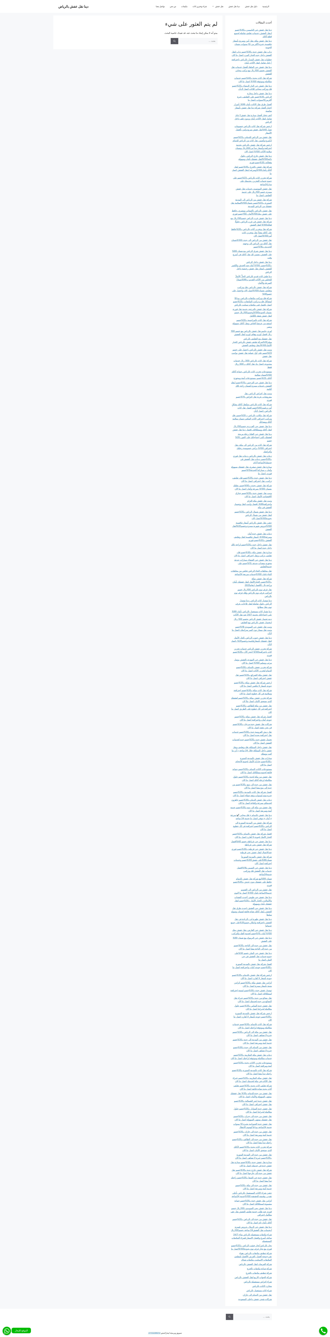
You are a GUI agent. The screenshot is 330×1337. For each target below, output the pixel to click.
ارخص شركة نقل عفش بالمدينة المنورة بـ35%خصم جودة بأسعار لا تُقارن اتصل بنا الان (253, 1016)
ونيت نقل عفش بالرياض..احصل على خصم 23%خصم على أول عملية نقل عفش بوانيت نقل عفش (252, 353)
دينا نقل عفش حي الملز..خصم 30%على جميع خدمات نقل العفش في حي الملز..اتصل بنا (253, 956)
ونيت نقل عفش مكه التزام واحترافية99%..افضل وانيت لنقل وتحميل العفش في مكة (253, 504)
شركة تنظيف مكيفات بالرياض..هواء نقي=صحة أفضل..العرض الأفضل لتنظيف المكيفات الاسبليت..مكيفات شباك (253, 1256)
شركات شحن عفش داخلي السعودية (255, 1299)
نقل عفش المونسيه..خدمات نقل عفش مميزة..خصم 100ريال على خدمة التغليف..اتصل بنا (254, 192)
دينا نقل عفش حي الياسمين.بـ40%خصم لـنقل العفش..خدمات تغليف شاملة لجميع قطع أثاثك (253, 33)
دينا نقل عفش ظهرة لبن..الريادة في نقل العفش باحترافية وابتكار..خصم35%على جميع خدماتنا (251, 922)
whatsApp (7, 1331)
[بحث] (174, 41)
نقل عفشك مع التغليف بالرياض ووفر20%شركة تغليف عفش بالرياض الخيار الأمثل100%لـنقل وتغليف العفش (252, 342)
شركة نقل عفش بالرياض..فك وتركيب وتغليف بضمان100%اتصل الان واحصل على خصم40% (252, 290)
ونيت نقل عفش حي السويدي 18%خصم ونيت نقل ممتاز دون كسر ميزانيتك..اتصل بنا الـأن (252, 630)
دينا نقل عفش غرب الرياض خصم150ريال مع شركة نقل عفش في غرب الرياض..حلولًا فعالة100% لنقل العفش (251, 221)
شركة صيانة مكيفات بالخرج (259, 1268)
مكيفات (184, 6)
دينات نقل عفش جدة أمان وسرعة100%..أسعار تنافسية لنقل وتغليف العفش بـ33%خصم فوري (253, 537)
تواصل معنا (160, 6)
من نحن (173, 6)
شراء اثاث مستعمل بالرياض (259, 1290)
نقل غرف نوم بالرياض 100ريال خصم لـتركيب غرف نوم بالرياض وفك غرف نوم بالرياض (253, 592)
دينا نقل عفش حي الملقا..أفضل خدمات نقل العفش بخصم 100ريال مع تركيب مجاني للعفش (251, 70)
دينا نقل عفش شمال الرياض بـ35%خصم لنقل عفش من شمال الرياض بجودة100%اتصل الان (253, 515)
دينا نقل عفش (234, 6)
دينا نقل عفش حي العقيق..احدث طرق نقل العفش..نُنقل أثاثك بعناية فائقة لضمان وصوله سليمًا (251, 911)
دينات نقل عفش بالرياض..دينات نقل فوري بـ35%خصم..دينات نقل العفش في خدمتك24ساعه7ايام (252, 459)
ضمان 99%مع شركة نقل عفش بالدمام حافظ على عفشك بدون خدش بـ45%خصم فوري (252, 882)
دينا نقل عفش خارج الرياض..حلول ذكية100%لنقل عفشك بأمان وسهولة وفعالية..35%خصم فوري (255, 159)
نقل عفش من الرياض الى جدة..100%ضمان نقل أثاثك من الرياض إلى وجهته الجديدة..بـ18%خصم (251, 243)
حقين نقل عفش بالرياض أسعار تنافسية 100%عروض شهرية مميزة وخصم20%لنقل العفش (252, 526)
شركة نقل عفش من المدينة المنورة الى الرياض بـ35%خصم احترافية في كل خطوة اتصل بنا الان (252, 826)
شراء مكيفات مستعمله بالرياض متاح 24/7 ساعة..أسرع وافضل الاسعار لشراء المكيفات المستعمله (252, 1237)
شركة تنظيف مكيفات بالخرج (259, 1273)
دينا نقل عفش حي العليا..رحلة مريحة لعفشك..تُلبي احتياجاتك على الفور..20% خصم (253, 437)
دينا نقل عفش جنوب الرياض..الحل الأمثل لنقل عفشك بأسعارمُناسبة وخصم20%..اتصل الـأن (251, 641)
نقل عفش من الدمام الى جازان (257, 1295)
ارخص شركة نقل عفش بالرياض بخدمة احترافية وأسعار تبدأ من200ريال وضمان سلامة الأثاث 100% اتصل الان (253, 148)
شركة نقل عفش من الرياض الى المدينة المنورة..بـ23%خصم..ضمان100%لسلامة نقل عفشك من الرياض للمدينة (251, 203)
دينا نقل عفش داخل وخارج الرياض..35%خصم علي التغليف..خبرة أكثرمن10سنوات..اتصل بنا (254, 96)
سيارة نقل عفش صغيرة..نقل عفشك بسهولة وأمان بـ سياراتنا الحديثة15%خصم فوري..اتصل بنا (251, 470)
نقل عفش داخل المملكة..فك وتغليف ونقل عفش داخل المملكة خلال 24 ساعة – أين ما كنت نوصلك (252, 750)
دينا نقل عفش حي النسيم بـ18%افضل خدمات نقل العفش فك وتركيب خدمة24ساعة (254, 871)
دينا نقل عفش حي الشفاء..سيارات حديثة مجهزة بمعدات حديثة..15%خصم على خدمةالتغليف (253, 563)
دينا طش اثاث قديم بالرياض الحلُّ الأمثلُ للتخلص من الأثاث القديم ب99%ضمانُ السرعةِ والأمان (253, 279)
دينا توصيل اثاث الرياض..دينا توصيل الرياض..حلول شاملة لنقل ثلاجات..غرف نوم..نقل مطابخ (254, 603)
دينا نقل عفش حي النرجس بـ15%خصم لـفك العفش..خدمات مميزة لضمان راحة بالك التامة (251, 385)
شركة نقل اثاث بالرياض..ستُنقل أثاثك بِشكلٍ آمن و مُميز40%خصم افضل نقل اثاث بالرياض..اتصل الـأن (252, 407)
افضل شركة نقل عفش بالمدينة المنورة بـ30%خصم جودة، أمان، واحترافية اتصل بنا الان (252, 967)
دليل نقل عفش (251, 6)
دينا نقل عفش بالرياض (73, 6)
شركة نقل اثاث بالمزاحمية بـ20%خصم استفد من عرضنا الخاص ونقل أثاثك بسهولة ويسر (252, 323)
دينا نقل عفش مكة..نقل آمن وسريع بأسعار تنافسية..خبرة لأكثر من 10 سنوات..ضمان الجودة (252, 44)
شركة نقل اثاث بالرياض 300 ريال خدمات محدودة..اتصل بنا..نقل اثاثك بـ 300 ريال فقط (253, 363)
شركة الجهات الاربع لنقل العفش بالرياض (253, 1277)
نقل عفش (219, 6)
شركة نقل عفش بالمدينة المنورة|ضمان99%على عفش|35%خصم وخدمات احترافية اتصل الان (253, 860)
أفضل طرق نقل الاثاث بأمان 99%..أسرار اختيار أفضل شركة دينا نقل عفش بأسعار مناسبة (253, 107)
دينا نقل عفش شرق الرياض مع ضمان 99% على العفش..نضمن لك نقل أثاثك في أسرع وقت (252, 254)
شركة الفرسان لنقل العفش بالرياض (255, 1264)
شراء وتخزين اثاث (200, 6)
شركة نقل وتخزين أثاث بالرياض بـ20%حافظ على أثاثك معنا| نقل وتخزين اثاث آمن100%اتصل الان (251, 232)
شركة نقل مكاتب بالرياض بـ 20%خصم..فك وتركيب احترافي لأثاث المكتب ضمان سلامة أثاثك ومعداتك (252, 418)
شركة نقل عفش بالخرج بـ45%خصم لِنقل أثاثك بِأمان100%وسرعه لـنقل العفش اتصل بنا (252, 170)
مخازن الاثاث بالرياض (262, 1286)
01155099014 (154, 1333)
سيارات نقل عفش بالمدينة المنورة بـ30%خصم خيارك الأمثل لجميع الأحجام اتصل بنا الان (254, 761)
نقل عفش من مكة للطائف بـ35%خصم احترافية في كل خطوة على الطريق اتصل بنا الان (251, 709)
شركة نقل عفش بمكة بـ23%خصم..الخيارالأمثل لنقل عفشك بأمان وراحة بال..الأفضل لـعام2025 (252, 581)
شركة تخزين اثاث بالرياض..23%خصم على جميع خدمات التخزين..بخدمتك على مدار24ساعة (252, 181)
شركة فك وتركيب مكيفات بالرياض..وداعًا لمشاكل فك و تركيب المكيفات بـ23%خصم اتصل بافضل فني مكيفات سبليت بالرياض (252, 301)
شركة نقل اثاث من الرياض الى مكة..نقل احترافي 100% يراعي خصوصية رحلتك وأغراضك (253, 448)
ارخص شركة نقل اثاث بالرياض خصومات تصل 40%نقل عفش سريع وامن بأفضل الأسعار (253, 129)
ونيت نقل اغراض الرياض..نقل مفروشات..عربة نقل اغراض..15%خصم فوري (254, 396)
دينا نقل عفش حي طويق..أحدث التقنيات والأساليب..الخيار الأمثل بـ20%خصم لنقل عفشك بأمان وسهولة (253, 900)
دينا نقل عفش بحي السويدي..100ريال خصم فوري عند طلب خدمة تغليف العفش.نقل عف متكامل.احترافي (251, 1211)
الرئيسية (265, 6)
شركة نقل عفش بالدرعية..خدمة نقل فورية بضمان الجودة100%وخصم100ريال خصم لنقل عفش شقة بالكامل (252, 312)
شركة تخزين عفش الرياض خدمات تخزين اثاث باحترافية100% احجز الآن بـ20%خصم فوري (252, 652)
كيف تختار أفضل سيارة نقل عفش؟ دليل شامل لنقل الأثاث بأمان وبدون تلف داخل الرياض (253, 118)
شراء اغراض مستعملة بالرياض (258, 1281)
